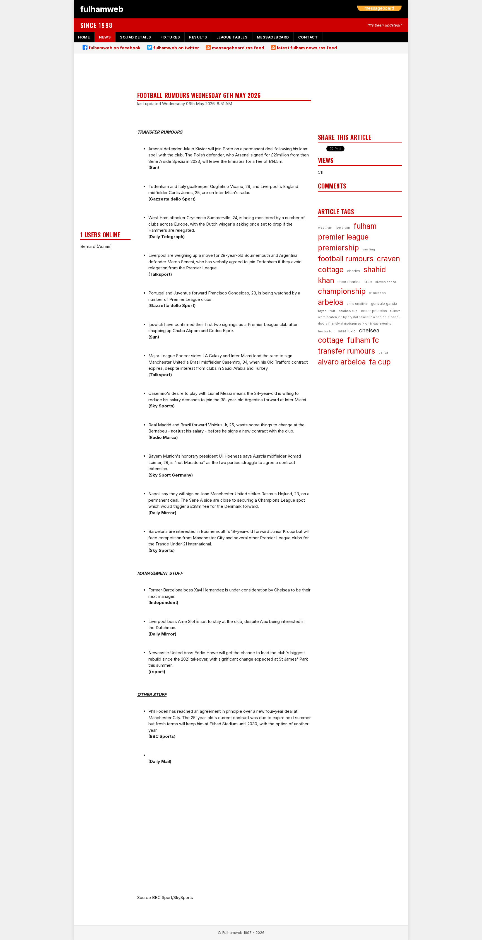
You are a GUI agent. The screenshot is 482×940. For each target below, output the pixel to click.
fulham (365, 226)
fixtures (170, 37)
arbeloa (330, 302)
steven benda (385, 282)
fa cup (380, 361)
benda (383, 352)
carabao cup (348, 311)
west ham (325, 227)
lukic (368, 281)
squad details (135, 37)
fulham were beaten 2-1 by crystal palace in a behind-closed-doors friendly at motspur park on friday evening (359, 317)
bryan (322, 311)
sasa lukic (347, 331)
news (105, 37)
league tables (232, 37)
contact (308, 37)
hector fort (326, 331)
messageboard (273, 37)
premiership (338, 247)
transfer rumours (346, 351)
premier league (343, 237)
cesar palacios (374, 310)
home (84, 37)
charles (353, 271)
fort (332, 311)
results (198, 37)
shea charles (349, 281)
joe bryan (343, 227)
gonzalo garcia (384, 303)
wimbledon (377, 293)
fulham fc (363, 340)
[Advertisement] (105, 144)
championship (342, 291)
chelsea (369, 330)
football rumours (345, 258)
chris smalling (357, 304)
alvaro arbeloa (342, 361)
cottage (331, 340)
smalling (368, 249)
